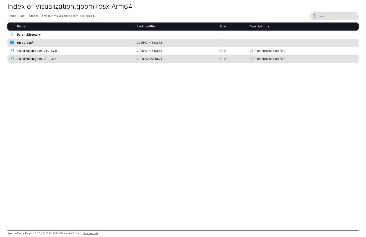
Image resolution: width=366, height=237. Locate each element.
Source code (90, 233)
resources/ (25, 42)
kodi (22, 15)
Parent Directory (29, 34)
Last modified (147, 26)
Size (222, 26)
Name (21, 26)
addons (33, 15)
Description (258, 26)
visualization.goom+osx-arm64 (74, 15)
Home (12, 15)
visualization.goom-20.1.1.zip (36, 58)
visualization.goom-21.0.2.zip (37, 50)
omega (46, 15)
